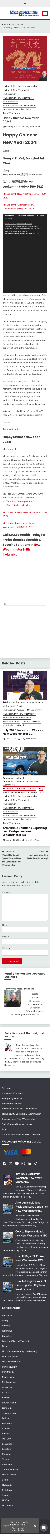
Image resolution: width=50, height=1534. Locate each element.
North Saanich (9, 1474)
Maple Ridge (8, 1377)
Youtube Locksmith (31, 721)
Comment (7, 892)
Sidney (5, 1459)
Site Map (6, 1088)
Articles (6, 702)
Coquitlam (7, 1335)
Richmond (7, 1330)
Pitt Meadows (9, 1382)
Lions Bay (7, 1407)
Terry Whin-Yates (11, 113)
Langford (6, 1448)
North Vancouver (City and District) (19, 1351)
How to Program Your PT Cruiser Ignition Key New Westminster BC (30, 1285)
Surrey (5, 1320)
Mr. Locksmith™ (10, 101)
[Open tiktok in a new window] (35, 1164)
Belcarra (6, 1397)
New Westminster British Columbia (21, 550)
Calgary (6, 1495)
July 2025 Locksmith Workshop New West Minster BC (24, 732)
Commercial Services (12, 1093)
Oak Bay (6, 1438)
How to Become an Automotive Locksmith (23, 792)
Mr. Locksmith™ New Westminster (19, 105)
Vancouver (7, 1315)
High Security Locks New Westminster (21, 1113)
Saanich (6, 1433)
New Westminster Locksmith (17, 109)
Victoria (6, 1428)
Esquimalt (7, 1443)
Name (6, 925)
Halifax (5, 1500)
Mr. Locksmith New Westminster (18, 97)
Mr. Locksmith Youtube (13, 710)
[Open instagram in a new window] (23, 1164)
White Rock (8, 1387)
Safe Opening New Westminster (18, 1124)
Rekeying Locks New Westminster (19, 1108)
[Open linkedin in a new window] (29, 1164)
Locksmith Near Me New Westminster (21, 86)
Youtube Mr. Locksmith (13, 725)
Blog (41, 788)
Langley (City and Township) (16, 1341)
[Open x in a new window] (10, 1164)
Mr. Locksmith (9, 94)
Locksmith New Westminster (17, 90)
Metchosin (7, 1490)
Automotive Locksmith (13, 778)
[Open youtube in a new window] (17, 1164)
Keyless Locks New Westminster (18, 1119)
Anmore (6, 1392)
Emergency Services (12, 1098)
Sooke (5, 1479)
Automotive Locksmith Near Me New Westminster (20, 783)
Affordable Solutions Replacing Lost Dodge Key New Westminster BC (25, 831)
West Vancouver (10, 1356)
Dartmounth (8, 1505)
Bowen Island (9, 1402)
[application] (25, 253)
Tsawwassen (9, 1413)
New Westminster (11, 1361)
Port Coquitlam (9, 1366)
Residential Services (12, 1103)
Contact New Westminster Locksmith (21, 1134)
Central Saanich (10, 1469)
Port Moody (8, 1371)
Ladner (5, 1418)
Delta (5, 1346)
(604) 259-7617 (25, 208)
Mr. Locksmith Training (13, 706)
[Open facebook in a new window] (4, 1164)
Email (5, 936)
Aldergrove (7, 1423)
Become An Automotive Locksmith (19, 788)
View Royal (7, 1464)
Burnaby (6, 1325)
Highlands (7, 1484)
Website (6, 948)
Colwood (6, 1454)
